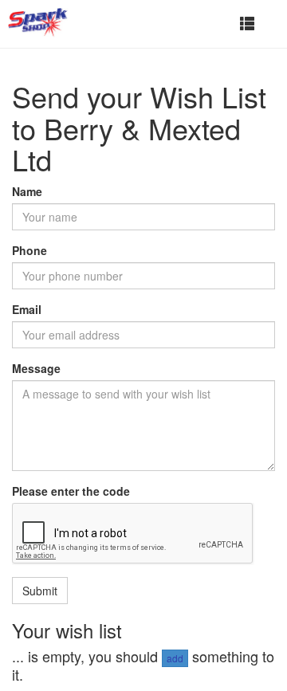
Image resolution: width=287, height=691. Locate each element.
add (175, 658)
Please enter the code (71, 491)
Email (26, 309)
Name (27, 191)
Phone (29, 250)
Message (36, 368)
